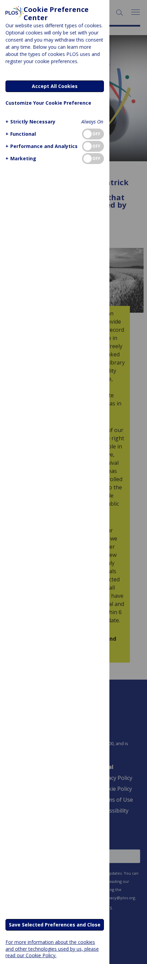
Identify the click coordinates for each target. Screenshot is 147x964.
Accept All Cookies (55, 86)
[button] (30, 121)
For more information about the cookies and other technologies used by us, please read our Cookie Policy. (52, 948)
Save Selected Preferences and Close (55, 924)
